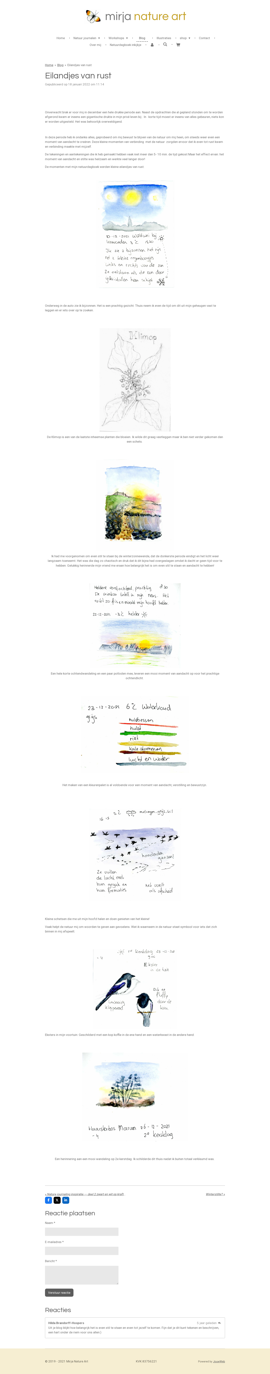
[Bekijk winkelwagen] (178, 45)
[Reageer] (219, 1323)
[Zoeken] (165, 44)
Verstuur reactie (59, 1292)
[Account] (152, 45)
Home (49, 65)
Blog (60, 65)
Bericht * (51, 1261)
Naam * (50, 1223)
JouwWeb (219, 1361)
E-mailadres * (54, 1242)
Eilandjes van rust (79, 65)
